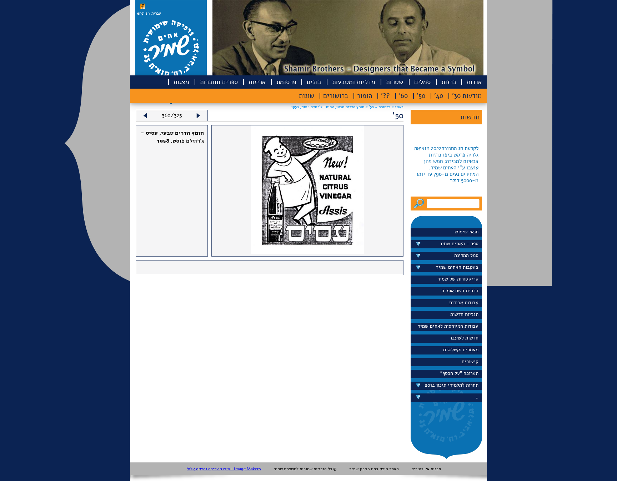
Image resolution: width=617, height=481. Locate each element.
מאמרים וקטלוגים (460, 349)
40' (438, 95)
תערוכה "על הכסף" (459, 373)
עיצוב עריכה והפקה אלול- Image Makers (224, 469)
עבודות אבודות (463, 302)
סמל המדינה (466, 255)
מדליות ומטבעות (353, 82)
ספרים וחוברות (219, 82)
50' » (369, 107)
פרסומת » (382, 107)
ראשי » (397, 107)
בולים (314, 82)
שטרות (394, 82)
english (143, 13)
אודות (474, 82)
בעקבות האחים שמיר (457, 267)
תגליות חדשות (464, 314)
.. (477, 396)
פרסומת (286, 82)
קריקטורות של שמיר (457, 279)
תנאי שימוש (466, 231)
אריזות (257, 82)
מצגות (181, 82)
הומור (364, 95)
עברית (156, 13)
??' (385, 95)
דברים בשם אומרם (459, 290)
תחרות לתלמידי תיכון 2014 (451, 385)
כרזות (448, 82)
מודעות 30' (467, 95)
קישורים (470, 361)
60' (403, 95)
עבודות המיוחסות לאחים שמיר (448, 326)
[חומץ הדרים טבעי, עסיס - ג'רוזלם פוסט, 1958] (307, 252)
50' (421, 95)
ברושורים (335, 95)
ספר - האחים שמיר (459, 243)
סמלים (422, 82)
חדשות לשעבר (464, 337)
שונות (306, 95)
